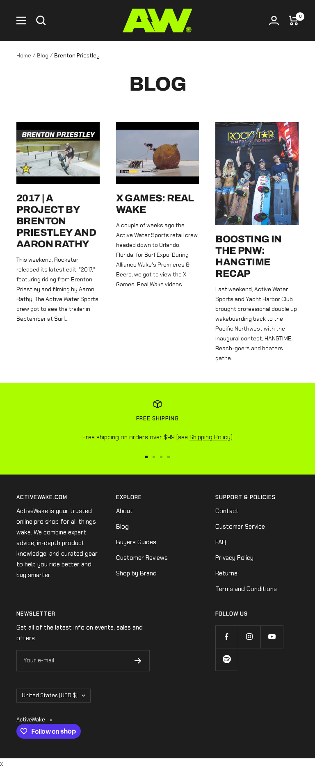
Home (23, 55)
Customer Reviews (142, 558)
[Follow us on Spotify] (226, 659)
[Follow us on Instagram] (249, 636)
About (124, 511)
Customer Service (240, 527)
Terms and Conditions (246, 589)
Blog (42, 55)
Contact (227, 511)
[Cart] (294, 20)
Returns (226, 573)
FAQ (220, 542)
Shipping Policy (210, 437)
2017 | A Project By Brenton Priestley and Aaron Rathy (56, 221)
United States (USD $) (50, 695)
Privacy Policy (234, 558)
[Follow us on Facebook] (226, 636)
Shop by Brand (136, 573)
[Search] (41, 20)
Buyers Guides (136, 542)
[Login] (274, 20)
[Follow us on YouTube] (271, 636)
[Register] (138, 661)
